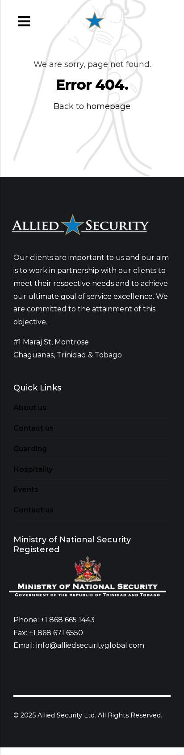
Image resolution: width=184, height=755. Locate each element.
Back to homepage (92, 106)
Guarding (30, 449)
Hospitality (33, 469)
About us (29, 407)
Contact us (33, 428)
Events (25, 489)
